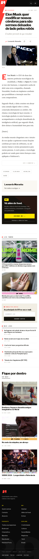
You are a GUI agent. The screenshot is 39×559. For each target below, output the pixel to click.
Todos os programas (9, 525)
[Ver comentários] (24, 41)
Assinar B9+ (19, 216)
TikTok (12, 555)
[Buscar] (31, 3)
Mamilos (5, 535)
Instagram (5, 555)
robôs (5, 175)
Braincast (5, 528)
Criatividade (25, 525)
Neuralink (27, 171)
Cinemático (6, 532)
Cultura (24, 528)
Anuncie (5, 516)
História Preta (7, 543)
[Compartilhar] (30, 41)
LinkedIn (19, 555)
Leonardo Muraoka (14, 41)
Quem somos (6, 509)
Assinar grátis (19, 319)
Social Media (25, 532)
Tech (23, 539)
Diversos (10, 10)
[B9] (3, 2)
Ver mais (6, 377)
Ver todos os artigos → (12, 188)
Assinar (24, 509)
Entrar (23, 516)
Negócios (24, 535)
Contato (5, 512)
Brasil (23, 543)
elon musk (16, 171)
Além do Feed (26, 512)
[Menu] (35, 3)
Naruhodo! (5, 539)
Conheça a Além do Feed (19, 220)
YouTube (26, 555)
